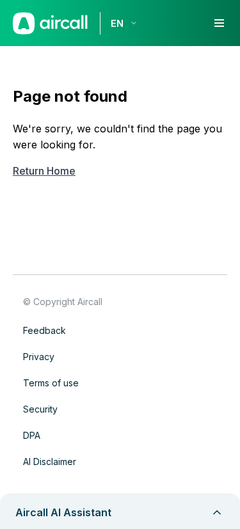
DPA (31, 435)
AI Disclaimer (49, 461)
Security (40, 409)
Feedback (44, 330)
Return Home (44, 170)
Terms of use (51, 382)
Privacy (38, 356)
